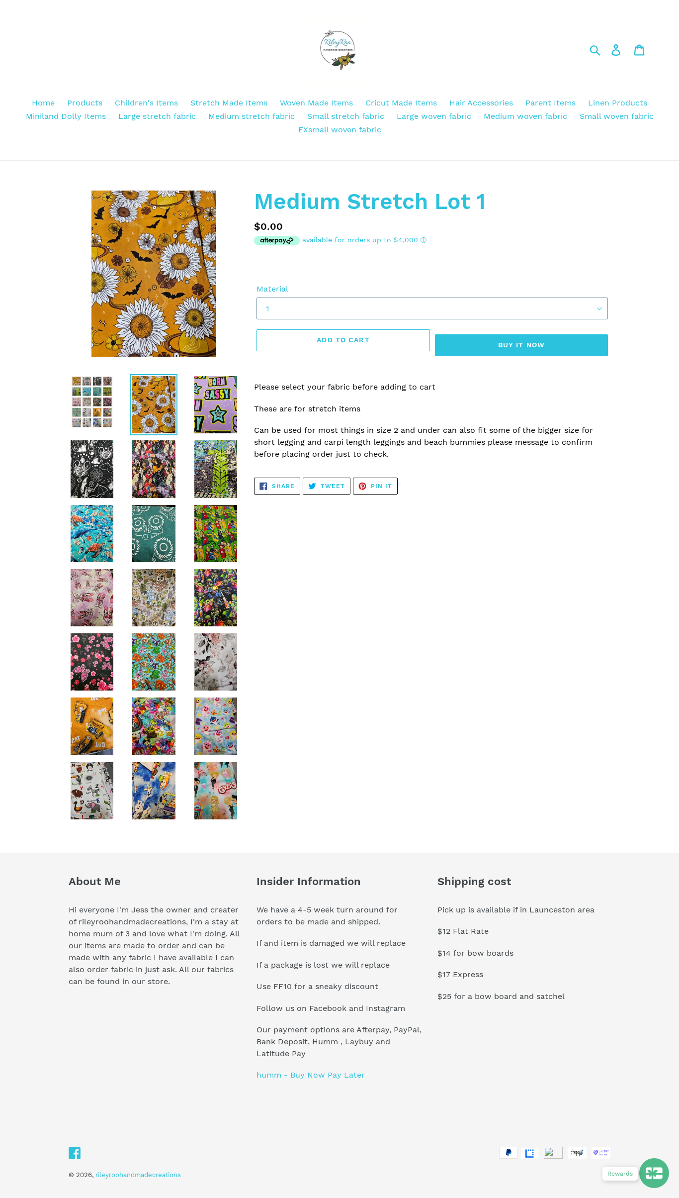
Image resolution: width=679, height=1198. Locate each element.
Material (272, 289)
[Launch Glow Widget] (654, 1173)
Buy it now (521, 345)
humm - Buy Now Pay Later (310, 1075)
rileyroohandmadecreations (138, 1175)
